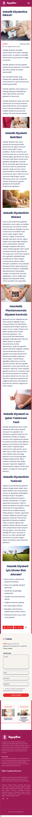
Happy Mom (17, 781)
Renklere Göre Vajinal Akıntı (8, 718)
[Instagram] (3, 798)
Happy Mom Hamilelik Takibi (9, 777)
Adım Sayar (10, 781)
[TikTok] (7, 798)
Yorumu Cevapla (7, 648)
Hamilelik (19, 779)
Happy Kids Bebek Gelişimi (9, 779)
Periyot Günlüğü (25, 781)
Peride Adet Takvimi (22, 777)
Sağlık (5, 44)
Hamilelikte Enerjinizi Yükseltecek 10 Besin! (23, 719)
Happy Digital (19, 811)
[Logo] (9, 3)
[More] (26, 627)
